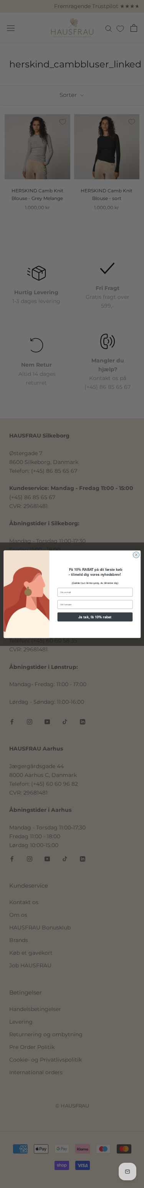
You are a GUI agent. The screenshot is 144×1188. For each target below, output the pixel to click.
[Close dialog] (136, 555)
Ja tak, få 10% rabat (94, 616)
